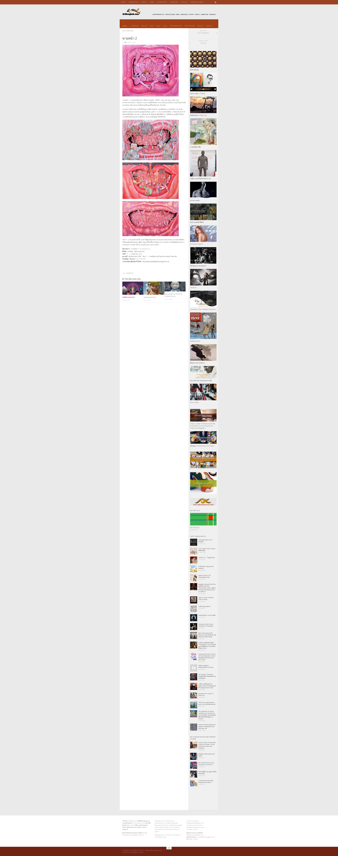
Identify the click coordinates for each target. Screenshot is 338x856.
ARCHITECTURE (189, 26)
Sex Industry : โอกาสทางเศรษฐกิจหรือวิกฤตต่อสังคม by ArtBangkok (207, 676)
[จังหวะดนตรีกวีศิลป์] (203, 212)
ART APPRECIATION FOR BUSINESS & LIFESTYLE (206, 763)
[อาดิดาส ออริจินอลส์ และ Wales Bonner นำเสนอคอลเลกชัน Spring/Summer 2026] (193, 686)
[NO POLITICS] (203, 519)
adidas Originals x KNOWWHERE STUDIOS (205, 666)
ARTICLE (184, 2)
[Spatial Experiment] (154, 288)
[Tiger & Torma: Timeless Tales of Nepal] (193, 599)
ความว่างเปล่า (195, 200)
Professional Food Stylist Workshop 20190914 (205, 781)
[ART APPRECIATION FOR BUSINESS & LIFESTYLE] (193, 765)
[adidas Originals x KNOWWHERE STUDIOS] (193, 667)
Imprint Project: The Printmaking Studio (204, 576)
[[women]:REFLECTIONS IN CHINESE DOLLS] (175, 287)
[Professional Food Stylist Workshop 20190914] (193, 783)
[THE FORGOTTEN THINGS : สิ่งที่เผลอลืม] (193, 551)
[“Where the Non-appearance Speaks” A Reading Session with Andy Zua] (193, 727)
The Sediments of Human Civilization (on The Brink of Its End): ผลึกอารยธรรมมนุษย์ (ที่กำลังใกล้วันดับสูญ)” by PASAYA (207, 715)
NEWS (152, 2)
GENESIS (193, 288)
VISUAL (124, 26)
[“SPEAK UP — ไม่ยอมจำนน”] (193, 560)
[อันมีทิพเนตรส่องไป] (132, 288)
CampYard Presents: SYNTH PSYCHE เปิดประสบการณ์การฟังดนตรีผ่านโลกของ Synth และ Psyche (207, 656)
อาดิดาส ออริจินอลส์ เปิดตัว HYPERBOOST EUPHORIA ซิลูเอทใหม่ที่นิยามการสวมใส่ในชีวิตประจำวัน (207, 645)
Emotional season (196, 244)
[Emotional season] (203, 233)
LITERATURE (135, 26)
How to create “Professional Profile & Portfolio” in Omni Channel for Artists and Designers (202, 426)
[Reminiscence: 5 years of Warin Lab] (193, 696)
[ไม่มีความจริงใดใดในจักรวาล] (203, 163)
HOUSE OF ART (161, 2)
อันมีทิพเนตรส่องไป (128, 297)
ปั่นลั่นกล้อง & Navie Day (198, 115)
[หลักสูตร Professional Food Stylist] (203, 437)
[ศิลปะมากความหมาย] (203, 352)
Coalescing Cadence (204, 606)
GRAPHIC (209, 26)
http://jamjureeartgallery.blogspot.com (155, 261)
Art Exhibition (127, 31)
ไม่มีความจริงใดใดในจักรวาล (200, 179)
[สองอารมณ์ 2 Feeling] (203, 82)
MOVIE (158, 26)
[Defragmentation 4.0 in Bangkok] (193, 542)
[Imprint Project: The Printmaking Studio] (193, 577)
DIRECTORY (174, 2)
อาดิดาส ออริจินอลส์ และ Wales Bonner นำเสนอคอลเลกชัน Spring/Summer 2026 (207, 686)
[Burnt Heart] (203, 392)
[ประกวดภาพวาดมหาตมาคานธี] (203, 372)
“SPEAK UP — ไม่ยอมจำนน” (206, 557)
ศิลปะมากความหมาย (197, 363)
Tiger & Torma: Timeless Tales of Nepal (206, 598)
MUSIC (165, 26)
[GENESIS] (203, 277)
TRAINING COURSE (196, 2)
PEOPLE (143, 2)
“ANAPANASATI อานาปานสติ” (207, 615)
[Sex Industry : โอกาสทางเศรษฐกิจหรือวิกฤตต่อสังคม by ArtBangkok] (193, 676)
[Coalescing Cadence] (193, 608)
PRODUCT (200, 26)
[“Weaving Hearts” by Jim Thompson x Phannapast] (193, 626)
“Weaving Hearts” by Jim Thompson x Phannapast (205, 625)
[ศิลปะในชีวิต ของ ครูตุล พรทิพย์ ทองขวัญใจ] (193, 774)
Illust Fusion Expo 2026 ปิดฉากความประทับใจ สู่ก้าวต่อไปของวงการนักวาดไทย (207, 635)
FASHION (144, 26)
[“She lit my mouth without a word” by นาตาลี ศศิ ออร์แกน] (193, 704)
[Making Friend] (203, 326)
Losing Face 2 (130, 273)
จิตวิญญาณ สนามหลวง (198, 266)
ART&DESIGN (133, 2)
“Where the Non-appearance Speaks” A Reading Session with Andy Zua (207, 726)
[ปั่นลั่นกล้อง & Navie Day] (203, 105)
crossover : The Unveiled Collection (202, 309)
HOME (123, 2)
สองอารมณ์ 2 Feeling (197, 93)
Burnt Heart (194, 402)
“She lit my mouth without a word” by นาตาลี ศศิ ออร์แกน (206, 703)
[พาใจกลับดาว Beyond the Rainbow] (193, 568)
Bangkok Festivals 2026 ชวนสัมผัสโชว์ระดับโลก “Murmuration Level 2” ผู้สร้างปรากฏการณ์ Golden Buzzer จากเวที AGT (207, 587)
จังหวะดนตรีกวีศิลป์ (197, 222)
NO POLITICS (194, 527)
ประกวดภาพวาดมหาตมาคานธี (201, 380)
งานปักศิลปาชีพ (195, 147)
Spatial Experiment (149, 297)
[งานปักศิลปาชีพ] (203, 131)
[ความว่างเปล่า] (203, 190)
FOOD (152, 26)
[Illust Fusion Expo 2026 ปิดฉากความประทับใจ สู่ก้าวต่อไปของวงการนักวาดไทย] (193, 635)
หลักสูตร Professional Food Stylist (202, 446)
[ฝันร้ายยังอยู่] (203, 59)
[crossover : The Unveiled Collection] (203, 299)
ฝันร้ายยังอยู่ (194, 70)
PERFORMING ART (176, 26)
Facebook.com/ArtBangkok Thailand (132, 835)
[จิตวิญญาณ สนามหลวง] (203, 255)
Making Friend (195, 341)
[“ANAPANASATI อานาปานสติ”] (193, 617)
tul (125, 42)
